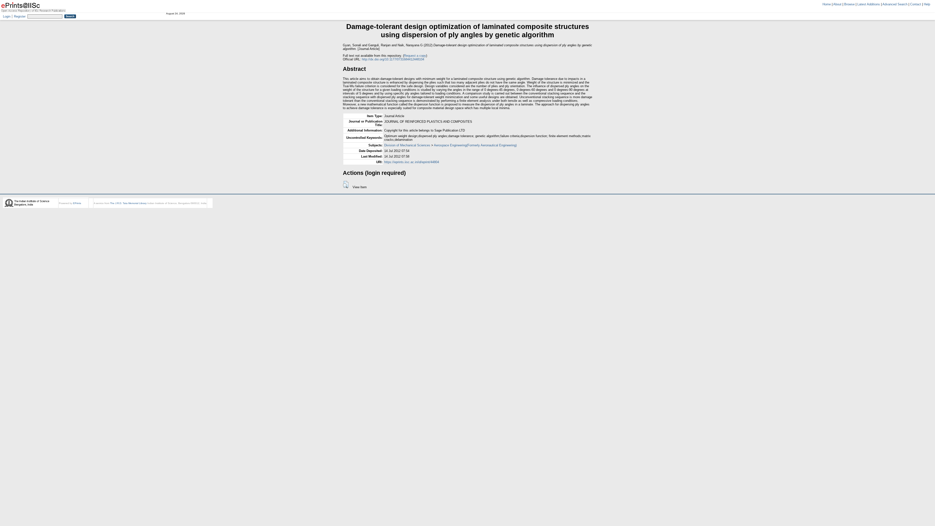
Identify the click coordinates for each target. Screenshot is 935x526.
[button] (345, 184)
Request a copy (415, 55)
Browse (849, 4)
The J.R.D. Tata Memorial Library (128, 203)
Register (20, 16)
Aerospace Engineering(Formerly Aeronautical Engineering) (475, 145)
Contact (915, 4)
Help (927, 4)
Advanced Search (894, 4)
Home (827, 4)
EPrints (77, 203)
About (837, 4)
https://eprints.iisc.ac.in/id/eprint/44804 (411, 162)
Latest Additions (868, 4)
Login (6, 16)
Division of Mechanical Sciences (407, 145)
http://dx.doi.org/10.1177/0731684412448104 (393, 59)
